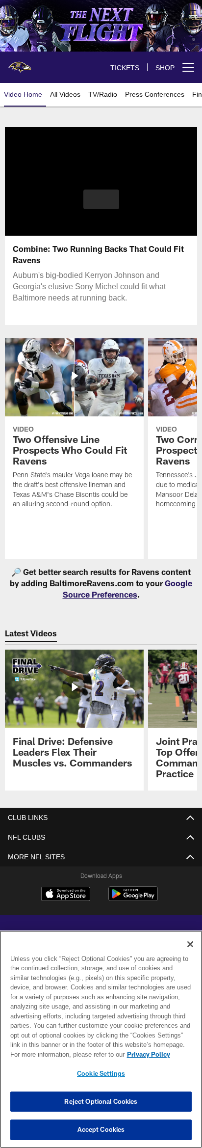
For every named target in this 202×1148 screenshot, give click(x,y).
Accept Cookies (101, 1129)
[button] (101, 205)
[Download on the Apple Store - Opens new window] (66, 895)
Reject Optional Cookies (100, 1101)
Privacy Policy (64, 1054)
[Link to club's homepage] (19, 63)
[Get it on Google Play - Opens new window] (133, 899)
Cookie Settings (101, 1073)
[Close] (190, 944)
